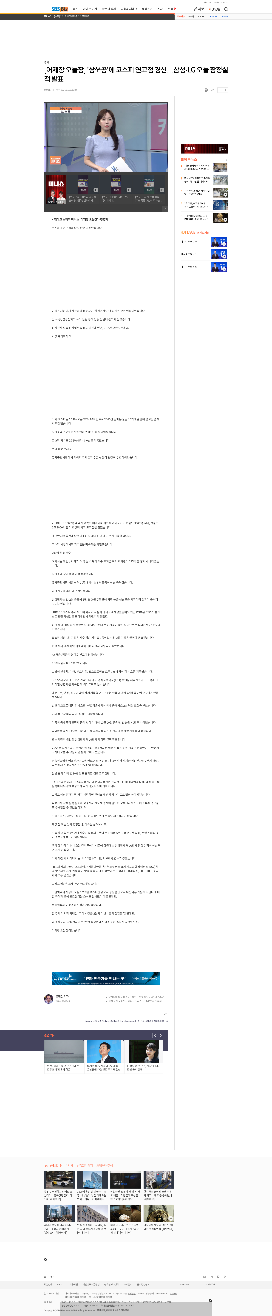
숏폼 (169, 8)
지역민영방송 (209, 1284)
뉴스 (75, 9)
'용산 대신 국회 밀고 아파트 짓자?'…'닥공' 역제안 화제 (135, 1001)
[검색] (226, 9)
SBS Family (184, 1284)
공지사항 (48, 1276)
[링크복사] (212, 90)
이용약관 (74, 1284)
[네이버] (211, 1276)
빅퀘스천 (147, 9)
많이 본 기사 (90, 9)
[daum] (218, 1277)
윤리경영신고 (143, 1284)
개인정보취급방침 (91, 1284)
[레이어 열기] (46, 9)
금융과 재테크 (129, 9)
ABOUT (61, 1284)
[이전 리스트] (155, 1035)
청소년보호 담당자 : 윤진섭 (100, 1297)
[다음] (165, 209)
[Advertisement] (23, 1280)
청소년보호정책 (111, 1284)
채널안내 (48, 1284)
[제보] (199, 9)
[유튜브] (204, 1277)
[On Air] (214, 9)
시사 (160, 9)
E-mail (173, 1293)
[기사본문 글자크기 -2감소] (220, 90)
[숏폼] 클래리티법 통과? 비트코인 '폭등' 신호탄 (75, 16)
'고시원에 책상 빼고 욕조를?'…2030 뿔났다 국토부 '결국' (136, 997)
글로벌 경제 (109, 9)
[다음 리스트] (160, 1035)
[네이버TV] (225, 1277)
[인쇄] (206, 90)
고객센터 (128, 1284)
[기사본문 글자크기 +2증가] (225, 90)
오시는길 (132, 1293)
